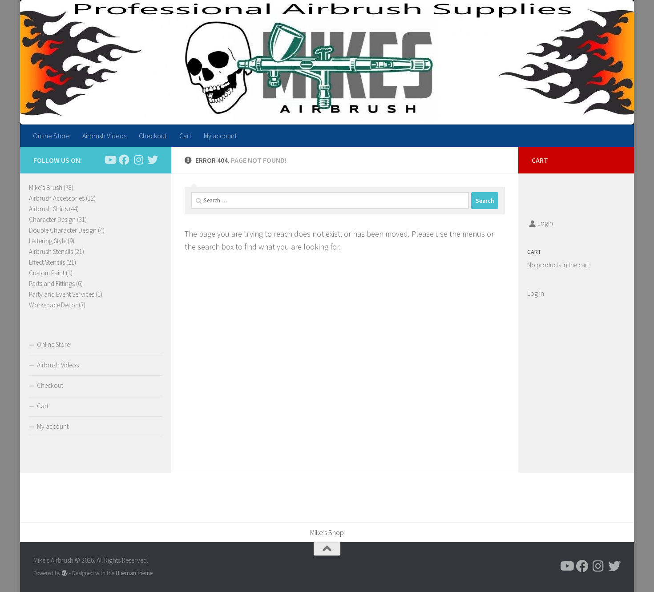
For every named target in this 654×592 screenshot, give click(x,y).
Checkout (153, 135)
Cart (185, 135)
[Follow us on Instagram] (138, 159)
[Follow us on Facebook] (124, 159)
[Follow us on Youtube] (110, 159)
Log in (535, 293)
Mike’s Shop (327, 532)
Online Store (51, 135)
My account (220, 135)
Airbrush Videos (104, 135)
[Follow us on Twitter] (152, 159)
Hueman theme (134, 573)
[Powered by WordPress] (65, 573)
